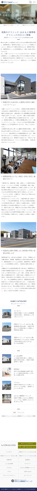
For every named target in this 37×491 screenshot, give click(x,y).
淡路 (14, 413)
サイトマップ (28, 475)
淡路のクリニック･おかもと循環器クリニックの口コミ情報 (18, 416)
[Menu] (34, 2)
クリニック (21, 413)
